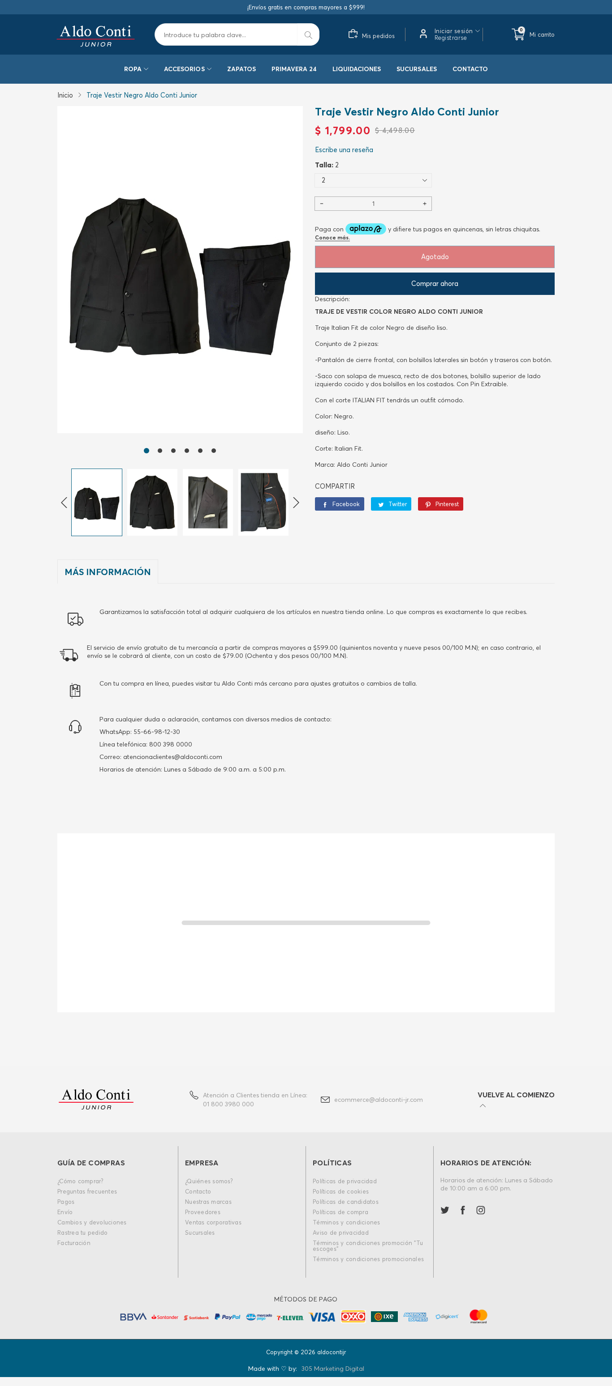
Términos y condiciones (346, 1222)
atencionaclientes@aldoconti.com (172, 757)
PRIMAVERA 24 (294, 69)
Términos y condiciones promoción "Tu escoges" (368, 1245)
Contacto (470, 69)
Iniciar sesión (454, 31)
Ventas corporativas (213, 1222)
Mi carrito (542, 34)
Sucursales (416, 69)
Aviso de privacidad (341, 1232)
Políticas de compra (340, 1211)
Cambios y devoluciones (92, 1222)
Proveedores (202, 1211)
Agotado (435, 256)
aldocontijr (331, 1352)
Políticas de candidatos (346, 1201)
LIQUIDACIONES (356, 69)
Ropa (133, 69)
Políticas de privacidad (345, 1181)
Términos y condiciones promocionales (368, 1258)
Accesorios (184, 69)
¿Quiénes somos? (209, 1181)
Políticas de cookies (341, 1191)
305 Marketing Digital (333, 1369)
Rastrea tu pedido (82, 1232)
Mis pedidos (378, 35)
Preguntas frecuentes (87, 1191)
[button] (146, 450)
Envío (65, 1211)
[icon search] (308, 34)
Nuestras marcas (208, 1201)
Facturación (74, 1242)
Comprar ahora (434, 283)
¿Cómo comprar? (80, 1181)
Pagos (65, 1201)
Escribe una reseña (344, 149)
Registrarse (451, 37)
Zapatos (241, 69)
